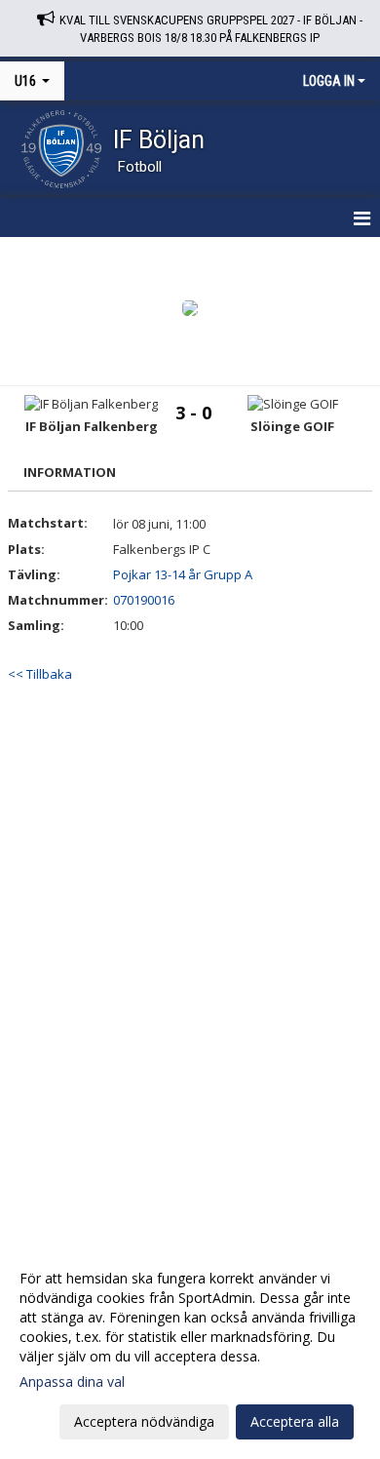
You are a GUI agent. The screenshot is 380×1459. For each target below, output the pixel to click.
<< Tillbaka (40, 674)
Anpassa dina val (72, 1382)
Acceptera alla (294, 1421)
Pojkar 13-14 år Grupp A (182, 574)
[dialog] (190, 1349)
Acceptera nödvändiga (144, 1421)
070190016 (143, 600)
